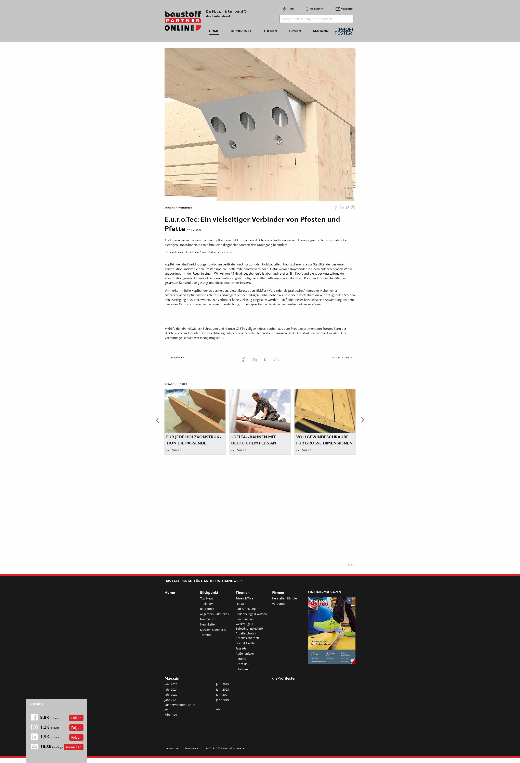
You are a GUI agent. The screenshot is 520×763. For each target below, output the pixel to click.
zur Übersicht (177, 357)
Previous (157, 422)
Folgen (76, 718)
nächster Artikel (341, 357)
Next (363, 422)
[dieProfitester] (344, 32)
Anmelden (73, 747)
